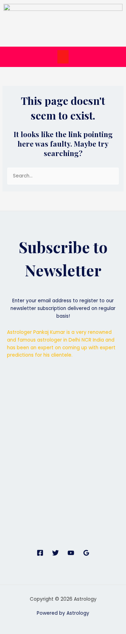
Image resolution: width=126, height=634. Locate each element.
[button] (63, 56)
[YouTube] (71, 552)
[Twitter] (55, 552)
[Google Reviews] (86, 552)
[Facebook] (40, 552)
